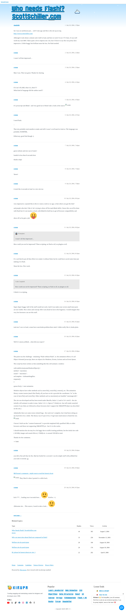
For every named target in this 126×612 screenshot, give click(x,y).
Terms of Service (38, 565)
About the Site (103, 595)
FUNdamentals (70, 598)
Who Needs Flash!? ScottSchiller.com (37, 13)
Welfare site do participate (20, 542)
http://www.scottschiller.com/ (23, 33)
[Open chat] (121, 607)
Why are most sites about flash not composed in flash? (29, 537)
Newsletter (67, 601)
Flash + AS (82, 598)
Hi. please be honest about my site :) (23, 552)
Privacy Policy (49, 565)
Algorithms (52, 594)
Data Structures (66, 594)
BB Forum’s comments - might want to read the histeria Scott (33, 473)
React (77, 594)
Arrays (59, 598)
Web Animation (71, 590)
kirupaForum (4, 2)
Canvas (51, 598)
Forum (58, 601)
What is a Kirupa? (104, 591)
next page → (17, 515)
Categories (20, 565)
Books (50, 601)
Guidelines (28, 565)
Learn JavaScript (55, 590)
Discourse (23, 570)
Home (13, 565)
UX (83, 594)
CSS (80, 590)
